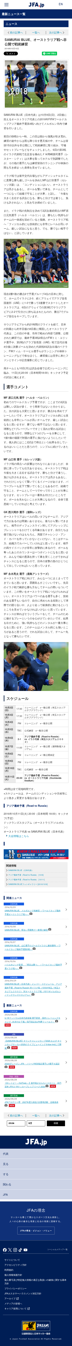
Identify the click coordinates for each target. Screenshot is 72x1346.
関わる (7, 1184)
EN (61, 4)
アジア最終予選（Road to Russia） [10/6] (26, 875)
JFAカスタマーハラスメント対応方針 (22, 1293)
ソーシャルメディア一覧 (57, 1249)
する (5, 1174)
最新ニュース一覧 (13, 14)
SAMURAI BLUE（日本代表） (20, 870)
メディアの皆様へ (13, 1303)
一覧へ (36, 32)
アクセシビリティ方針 (15, 1264)
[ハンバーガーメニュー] (6, 4)
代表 (5, 1154)
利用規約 (8, 1269)
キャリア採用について (15, 1308)
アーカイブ (10, 1298)
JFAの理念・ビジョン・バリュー (36, 1230)
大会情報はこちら (18, 836)
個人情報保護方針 (13, 1274)
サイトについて (12, 1259)
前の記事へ (16, 32)
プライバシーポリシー (15, 1288)
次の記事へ (55, 32)
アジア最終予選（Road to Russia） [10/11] (26, 879)
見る (5, 1164)
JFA (5, 1194)
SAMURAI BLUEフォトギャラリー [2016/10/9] (28, 884)
